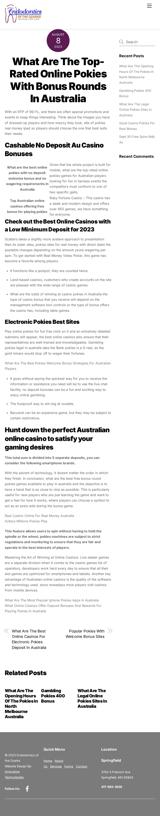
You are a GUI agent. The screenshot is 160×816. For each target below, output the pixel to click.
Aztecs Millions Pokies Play (26, 521)
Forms (68, 766)
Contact (81, 766)
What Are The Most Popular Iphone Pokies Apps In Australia (52, 600)
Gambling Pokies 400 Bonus (53, 696)
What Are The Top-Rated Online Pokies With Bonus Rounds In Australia (58, 80)
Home (48, 761)
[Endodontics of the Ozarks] (23, 21)
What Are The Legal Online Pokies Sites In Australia (92, 698)
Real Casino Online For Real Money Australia (39, 516)
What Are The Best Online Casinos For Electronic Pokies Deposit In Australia (29, 639)
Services (56, 766)
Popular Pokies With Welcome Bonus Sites (85, 634)
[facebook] (28, 788)
